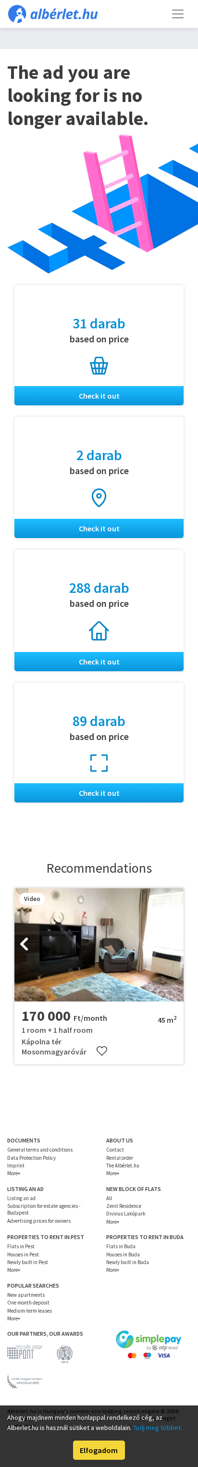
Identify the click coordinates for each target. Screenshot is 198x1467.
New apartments (26, 1294)
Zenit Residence (123, 1206)
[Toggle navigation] (178, 14)
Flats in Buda (121, 1246)
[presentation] (24, 945)
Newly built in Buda (127, 1262)
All (109, 1198)
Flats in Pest (21, 1246)
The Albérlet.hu (122, 1165)
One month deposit (28, 1302)
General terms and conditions (40, 1149)
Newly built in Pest (27, 1262)
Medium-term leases (29, 1310)
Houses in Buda (123, 1254)
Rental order (119, 1157)
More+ (13, 1173)
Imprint (16, 1165)
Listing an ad (21, 1198)
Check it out (99, 396)
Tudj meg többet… (160, 1427)
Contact (115, 1149)
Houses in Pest (23, 1254)
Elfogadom (99, 1450)
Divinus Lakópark (126, 1213)
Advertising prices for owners (39, 1220)
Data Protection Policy (31, 1157)
